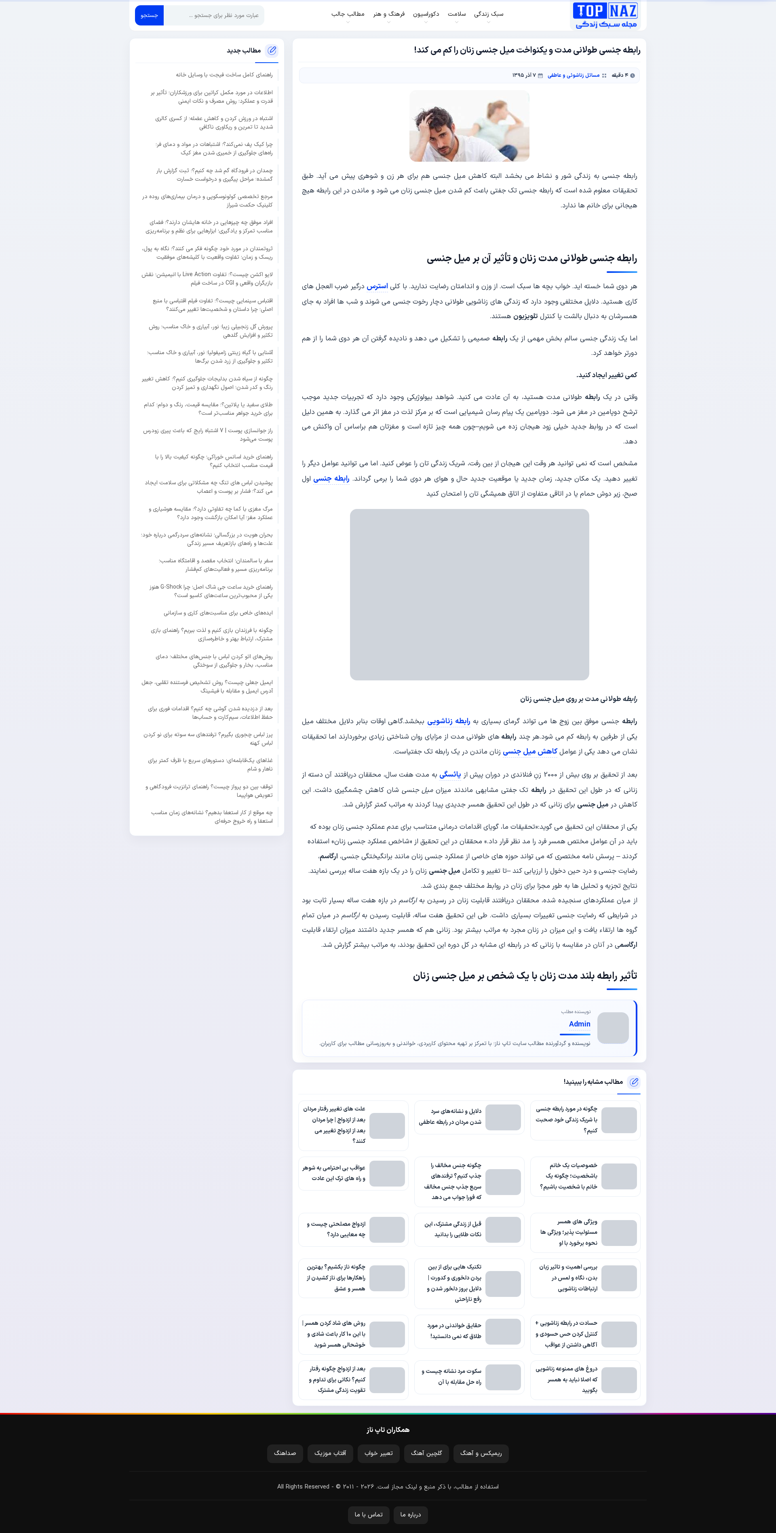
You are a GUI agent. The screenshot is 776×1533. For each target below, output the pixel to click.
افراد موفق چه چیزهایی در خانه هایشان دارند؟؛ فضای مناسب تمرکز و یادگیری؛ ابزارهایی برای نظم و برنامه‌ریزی (209, 226)
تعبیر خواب (379, 1453)
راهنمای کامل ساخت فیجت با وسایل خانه (224, 75)
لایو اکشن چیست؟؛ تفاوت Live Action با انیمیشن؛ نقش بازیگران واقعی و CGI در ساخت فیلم (207, 278)
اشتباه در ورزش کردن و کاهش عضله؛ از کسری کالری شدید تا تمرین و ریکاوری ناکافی (214, 122)
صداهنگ (285, 1453)
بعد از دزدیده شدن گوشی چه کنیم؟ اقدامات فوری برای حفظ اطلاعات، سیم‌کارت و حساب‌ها (210, 712)
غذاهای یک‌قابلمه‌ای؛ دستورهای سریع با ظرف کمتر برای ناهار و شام (210, 764)
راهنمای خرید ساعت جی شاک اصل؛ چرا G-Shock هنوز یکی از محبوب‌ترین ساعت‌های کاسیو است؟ (211, 591)
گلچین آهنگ (426, 1453)
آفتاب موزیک (330, 1453)
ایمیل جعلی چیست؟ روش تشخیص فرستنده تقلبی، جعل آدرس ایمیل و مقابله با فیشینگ (207, 686)
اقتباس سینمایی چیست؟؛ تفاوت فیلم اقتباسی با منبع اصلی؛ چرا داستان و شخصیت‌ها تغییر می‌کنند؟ (213, 304)
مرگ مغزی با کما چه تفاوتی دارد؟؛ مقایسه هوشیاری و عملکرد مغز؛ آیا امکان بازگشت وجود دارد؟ (211, 513)
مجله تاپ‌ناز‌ (605, 15)
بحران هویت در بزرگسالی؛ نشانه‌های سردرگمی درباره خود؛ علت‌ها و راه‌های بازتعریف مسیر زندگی (207, 538)
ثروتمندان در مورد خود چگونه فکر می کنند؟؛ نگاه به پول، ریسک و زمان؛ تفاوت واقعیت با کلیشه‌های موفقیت (207, 252)
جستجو (149, 15)
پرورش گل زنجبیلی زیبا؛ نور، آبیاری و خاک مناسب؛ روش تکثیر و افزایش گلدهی (211, 330)
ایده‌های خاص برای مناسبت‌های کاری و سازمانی (218, 612)
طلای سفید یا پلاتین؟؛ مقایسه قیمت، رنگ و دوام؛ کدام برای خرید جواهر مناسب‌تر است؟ (208, 408)
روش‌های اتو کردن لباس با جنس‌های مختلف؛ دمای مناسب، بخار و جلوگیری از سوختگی (214, 660)
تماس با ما (369, 1515)
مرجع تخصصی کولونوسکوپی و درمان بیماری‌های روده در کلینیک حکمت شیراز (207, 200)
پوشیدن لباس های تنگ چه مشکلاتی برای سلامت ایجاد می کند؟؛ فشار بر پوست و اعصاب (209, 487)
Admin (579, 1024)
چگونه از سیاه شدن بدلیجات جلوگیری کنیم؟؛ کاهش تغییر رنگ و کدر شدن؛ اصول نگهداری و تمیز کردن (207, 382)
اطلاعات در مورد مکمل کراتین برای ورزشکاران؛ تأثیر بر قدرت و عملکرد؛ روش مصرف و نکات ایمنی (212, 96)
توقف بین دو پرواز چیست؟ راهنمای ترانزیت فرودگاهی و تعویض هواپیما (209, 790)
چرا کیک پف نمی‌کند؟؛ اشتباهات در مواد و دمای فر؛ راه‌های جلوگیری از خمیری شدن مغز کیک (214, 148)
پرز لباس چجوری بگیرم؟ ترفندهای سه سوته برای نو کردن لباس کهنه (208, 738)
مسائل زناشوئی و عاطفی (574, 75)
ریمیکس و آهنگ (481, 1453)
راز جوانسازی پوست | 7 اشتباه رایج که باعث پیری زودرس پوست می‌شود (208, 435)
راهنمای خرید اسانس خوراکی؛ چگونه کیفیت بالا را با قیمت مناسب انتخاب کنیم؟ (214, 460)
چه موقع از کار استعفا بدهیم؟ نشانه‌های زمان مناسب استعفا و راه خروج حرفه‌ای (212, 816)
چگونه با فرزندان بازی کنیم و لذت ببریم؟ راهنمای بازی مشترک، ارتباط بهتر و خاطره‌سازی (212, 634)
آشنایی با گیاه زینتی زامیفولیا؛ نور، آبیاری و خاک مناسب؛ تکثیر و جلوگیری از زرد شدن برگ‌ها (210, 356)
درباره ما (411, 1515)
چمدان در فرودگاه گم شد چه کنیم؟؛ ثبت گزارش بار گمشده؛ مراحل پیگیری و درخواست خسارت (214, 174)
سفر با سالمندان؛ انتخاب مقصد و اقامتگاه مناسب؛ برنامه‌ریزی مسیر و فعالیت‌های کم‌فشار (216, 565)
